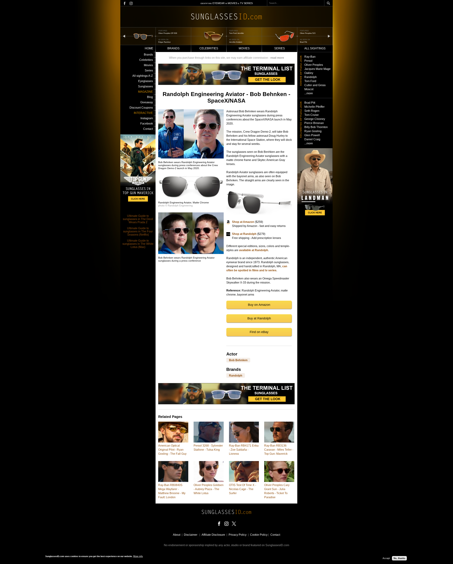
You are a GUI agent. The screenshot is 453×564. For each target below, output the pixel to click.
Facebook (146, 123)
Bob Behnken (238, 360)
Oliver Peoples (313, 64)
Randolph (235, 375)
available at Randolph (253, 250)
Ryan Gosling (313, 131)
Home (149, 48)
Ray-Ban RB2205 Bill (308, 33)
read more (277, 57)
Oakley (308, 72)
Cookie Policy (259, 534)
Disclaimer (190, 534)
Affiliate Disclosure (213, 534)
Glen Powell (312, 135)
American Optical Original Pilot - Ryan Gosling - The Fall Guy (172, 449)
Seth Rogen (311, 110)
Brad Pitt (232, 42)
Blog (150, 97)
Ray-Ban (310, 56)
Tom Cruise (311, 114)
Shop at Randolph (244, 233)
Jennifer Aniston (164, 42)
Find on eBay (259, 332)
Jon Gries (304, 42)
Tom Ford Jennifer (165, 33)
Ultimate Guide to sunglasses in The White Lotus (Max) (137, 243)
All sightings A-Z (142, 75)
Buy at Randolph (259, 318)
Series (279, 48)
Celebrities (208, 48)
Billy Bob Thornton (316, 127)
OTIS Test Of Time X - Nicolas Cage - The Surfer (242, 489)
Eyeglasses (145, 81)
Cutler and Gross (315, 85)
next (329, 36)
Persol (308, 60)
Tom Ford (310, 81)
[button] (191, 157)
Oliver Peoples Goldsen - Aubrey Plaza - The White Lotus (208, 489)
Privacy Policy (237, 534)
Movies (244, 48)
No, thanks (399, 558)
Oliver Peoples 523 (237, 33)
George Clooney (314, 118)
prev (124, 36)
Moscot (308, 89)
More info (138, 556)
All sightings (315, 48)
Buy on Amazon (259, 304)
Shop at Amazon (243, 221)
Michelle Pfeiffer (314, 106)
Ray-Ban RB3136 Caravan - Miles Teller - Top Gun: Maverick (278, 449)
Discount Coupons (141, 107)
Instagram (147, 118)
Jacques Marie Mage (317, 68)
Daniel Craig (312, 139)
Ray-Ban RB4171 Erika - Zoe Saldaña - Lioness (244, 449)
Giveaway (146, 102)
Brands (173, 48)
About (176, 534)
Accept (386, 558)
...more (308, 93)
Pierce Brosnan (314, 123)
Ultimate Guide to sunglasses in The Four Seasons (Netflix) (138, 231)
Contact (148, 128)
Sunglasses (145, 86)
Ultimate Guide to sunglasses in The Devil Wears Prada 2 (138, 219)
